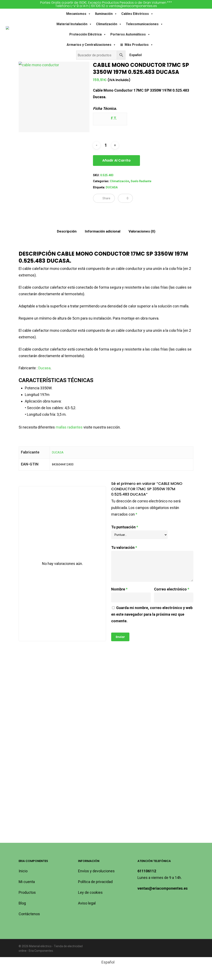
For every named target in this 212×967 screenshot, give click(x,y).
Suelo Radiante (141, 181)
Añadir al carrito (116, 160)
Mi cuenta (27, 882)
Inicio (23, 871)
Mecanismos (76, 14)
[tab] (67, 231)
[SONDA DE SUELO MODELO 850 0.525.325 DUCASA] (103, 772)
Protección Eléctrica (85, 34)
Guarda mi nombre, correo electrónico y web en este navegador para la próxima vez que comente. (152, 614)
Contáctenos (29, 914)
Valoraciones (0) (142, 231)
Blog (22, 903)
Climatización (106, 24)
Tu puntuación (124, 527)
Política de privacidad (95, 882)
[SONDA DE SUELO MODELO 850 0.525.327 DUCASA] (161, 685)
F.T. (113, 118)
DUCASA (112, 187)
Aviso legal (87, 903)
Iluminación (104, 14)
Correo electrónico (171, 589)
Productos (27, 892)
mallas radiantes (69, 427)
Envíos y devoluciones (96, 871)
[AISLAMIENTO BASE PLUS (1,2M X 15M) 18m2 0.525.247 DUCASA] (46, 685)
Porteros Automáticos (128, 34)
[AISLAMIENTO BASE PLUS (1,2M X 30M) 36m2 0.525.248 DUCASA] (103, 685)
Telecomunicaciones (142, 24)
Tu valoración (124, 547)
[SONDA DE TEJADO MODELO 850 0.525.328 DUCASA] (46, 772)
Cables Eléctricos (135, 14)
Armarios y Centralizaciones (89, 45)
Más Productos (137, 45)
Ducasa (44, 368)
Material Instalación (72, 24)
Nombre (119, 589)
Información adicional (102, 231)
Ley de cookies (90, 892)
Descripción (67, 231)
